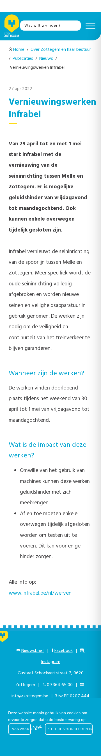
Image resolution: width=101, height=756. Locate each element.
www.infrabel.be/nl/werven (41, 593)
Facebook (63, 650)
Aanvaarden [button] (21, 729)
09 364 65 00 (60, 685)
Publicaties (23, 58)
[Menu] (89, 25)
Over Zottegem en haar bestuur (61, 49)
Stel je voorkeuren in (70, 729)
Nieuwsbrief (32, 650)
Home (18, 49)
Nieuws (46, 58)
